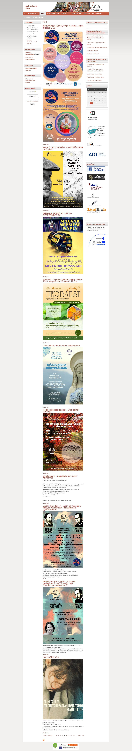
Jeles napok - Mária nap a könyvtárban (61, 345)
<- (24, 13)
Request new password (32, 101)
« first (45, 735)
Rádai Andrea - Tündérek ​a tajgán (95, 77)
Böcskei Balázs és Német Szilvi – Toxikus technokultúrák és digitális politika (95, 37)
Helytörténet (97, 13)
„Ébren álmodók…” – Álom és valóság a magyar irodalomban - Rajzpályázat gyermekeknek (62, 508)
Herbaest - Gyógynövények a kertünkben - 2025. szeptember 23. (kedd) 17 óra (63, 280)
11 (71, 735)
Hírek (43, 13)
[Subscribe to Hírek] (43, 740)
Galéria (87, 13)
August (97, 89)
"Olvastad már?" (31, 25)
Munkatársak (38, 17)
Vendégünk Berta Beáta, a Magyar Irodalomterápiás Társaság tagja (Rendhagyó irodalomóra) (59, 583)
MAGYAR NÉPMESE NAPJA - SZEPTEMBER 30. (57, 214)
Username (33, 91)
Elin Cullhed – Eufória (92, 50)
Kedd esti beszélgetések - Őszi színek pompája (61, 411)
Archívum (27, 17)
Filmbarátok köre (51, 657)
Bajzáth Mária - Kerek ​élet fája (94, 74)
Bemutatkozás (33, 13)
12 (73, 735)
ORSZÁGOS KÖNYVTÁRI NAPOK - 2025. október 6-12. (63, 27)
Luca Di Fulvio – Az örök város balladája (97, 47)
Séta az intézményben (32, 31)
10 (68, 735)
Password (33, 96)
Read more (45, 144)
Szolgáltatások (53, 13)
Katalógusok (77, 13)
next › (79, 735)
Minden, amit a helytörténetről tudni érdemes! (30, 80)
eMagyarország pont (32, 34)
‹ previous (50, 735)
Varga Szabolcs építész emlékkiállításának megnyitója (63, 148)
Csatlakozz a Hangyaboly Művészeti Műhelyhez (60, 477)
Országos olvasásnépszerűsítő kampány (32, 41)
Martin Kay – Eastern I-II (93, 53)
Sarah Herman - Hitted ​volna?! (94, 80)
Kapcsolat (65, 13)
